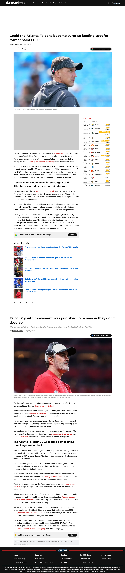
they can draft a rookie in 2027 (30, 513)
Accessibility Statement (44, 562)
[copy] (25, 49)
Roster (61, 3)
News (29, 3)
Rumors (36, 3)
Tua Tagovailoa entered (53, 476)
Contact (64, 555)
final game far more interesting (41, 162)
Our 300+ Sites (85, 555)
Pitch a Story (39, 559)
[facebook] (108, 3)
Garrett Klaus (17, 331)
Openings (38, 555)
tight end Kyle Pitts (21, 437)
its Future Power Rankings (39, 413)
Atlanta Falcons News (28, 303)
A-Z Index (65, 562)
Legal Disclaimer (20, 562)
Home (16, 303)
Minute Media (14, 567)
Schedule (44, 3)
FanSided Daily (19, 559)
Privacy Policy (66, 559)
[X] (113, 3)
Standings (53, 3)
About (16, 555)
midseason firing (59, 153)
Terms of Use (85, 559)
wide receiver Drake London (62, 434)
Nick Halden (17, 44)
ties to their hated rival (45, 191)
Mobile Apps (106, 555)
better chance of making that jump (31, 529)
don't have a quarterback (44, 406)
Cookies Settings (86, 562)
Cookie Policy (106, 559)
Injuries (68, 3)
